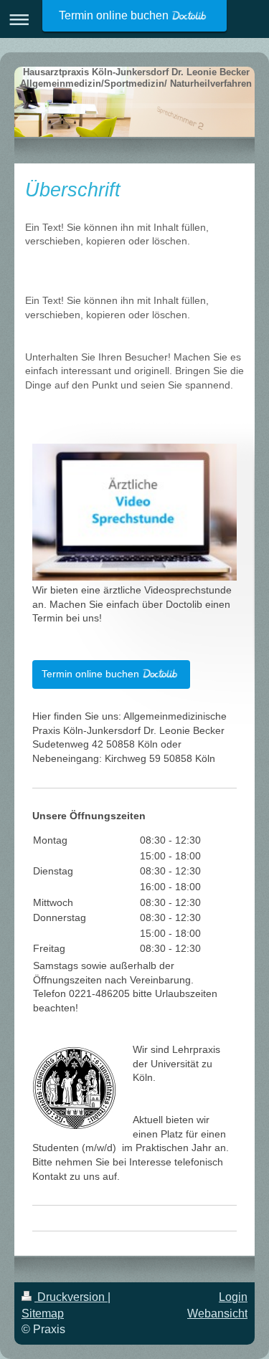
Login (233, 1297)
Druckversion (71, 1297)
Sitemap (43, 1313)
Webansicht (217, 1313)
